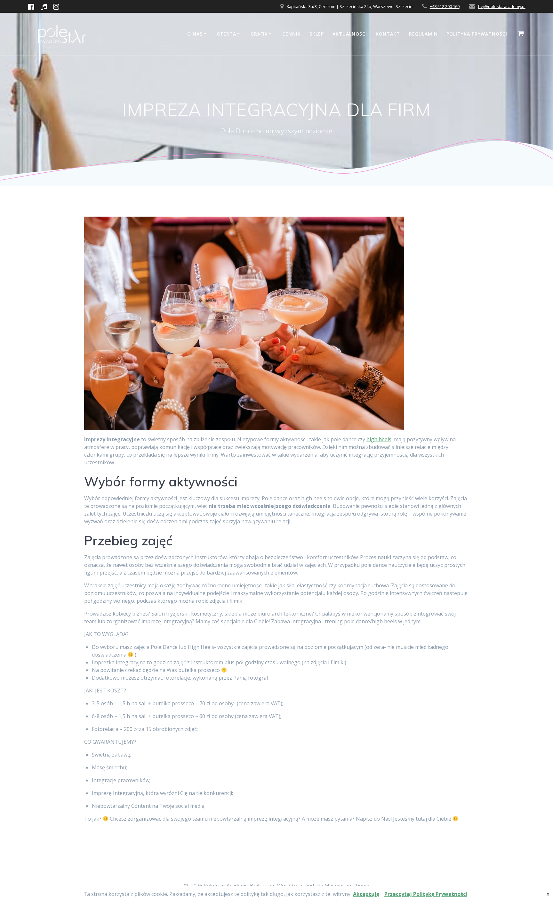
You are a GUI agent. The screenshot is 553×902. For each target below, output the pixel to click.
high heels (378, 439)
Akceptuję (366, 894)
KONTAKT (388, 34)
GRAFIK (259, 34)
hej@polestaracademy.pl (501, 6)
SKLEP (316, 34)
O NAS (195, 34)
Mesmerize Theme (347, 885)
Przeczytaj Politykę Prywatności (425, 894)
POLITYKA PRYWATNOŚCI (476, 34)
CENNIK (291, 34)
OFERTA (226, 34)
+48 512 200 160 (445, 6)
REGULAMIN (423, 34)
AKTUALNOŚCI (350, 34)
